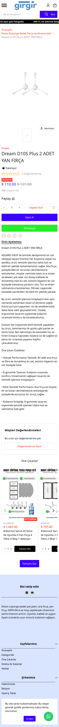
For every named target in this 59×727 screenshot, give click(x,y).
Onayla (29, 718)
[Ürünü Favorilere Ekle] (53, 207)
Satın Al (29, 217)
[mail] (32, 592)
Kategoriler (8, 655)
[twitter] (9, 236)
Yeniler (5, 668)
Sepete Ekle (36, 207)
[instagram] (27, 592)
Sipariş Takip (9, 693)
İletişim (6, 688)
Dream (5, 148)
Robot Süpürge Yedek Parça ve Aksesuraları (26, 33)
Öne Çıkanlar (9, 659)
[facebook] (4, 236)
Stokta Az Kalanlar (12, 664)
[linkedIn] (14, 236)
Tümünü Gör (29, 563)
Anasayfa (7, 29)
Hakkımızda (8, 684)
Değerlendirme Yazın (29, 446)
